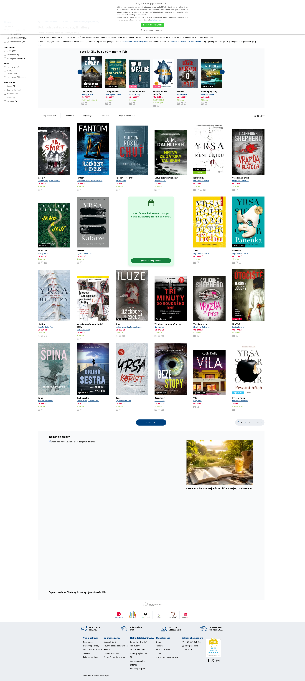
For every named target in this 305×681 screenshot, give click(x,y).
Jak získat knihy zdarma (151, 260)
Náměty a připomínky (140, 653)
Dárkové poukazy (91, 645)
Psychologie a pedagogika (116, 645)
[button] (152, 30)
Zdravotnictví (110, 642)
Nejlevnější (87, 115)
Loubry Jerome (87, 94)
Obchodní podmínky (92, 649)
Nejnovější (70, 115)
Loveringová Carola (113, 94)
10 (258, 422)
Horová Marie (121, 180)
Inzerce (133, 664)
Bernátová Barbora (45, 401)
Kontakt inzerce (163, 649)
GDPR (158, 653)
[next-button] (222, 71)
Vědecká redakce (137, 661)
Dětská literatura (111, 653)
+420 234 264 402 (193, 642)
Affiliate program (137, 668)
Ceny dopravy (89, 642)
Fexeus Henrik (96, 180)
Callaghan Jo (160, 401)
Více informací (156, 20)
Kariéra (159, 645)
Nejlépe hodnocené (127, 115)
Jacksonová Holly (83, 329)
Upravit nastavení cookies (167, 657)
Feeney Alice (43, 253)
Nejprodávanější (49, 115)
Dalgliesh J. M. (160, 180)
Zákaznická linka (90, 657)
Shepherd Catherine (240, 180)
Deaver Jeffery (182, 94)
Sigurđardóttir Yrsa (201, 180)
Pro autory (135, 645)
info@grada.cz (191, 645)
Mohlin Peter (82, 401)
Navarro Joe (159, 327)
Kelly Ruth (197, 401)
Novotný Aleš (43, 180)
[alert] (152, 17)
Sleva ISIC (87, 653)
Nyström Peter (93, 401)
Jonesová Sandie (207, 94)
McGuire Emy (134, 94)
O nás (158, 642)
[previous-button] (79, 71)
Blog (132, 657)
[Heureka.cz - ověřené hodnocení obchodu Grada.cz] (214, 647)
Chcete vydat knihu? (139, 649)
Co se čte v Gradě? (138, 642)
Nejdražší (105, 115)
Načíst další (151, 422)
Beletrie (107, 649)
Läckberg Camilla (83, 180)
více (39, 45)
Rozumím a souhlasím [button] (152, 25)
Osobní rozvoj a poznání (115, 657)
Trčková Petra (54, 180)
